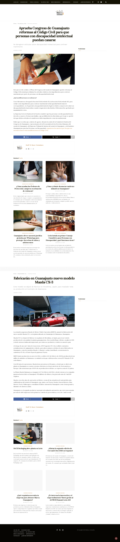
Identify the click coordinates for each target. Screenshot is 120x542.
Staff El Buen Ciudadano (34, 145)
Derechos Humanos (32, 23)
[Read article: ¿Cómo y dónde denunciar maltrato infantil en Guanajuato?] (60, 171)
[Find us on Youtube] (101, 2)
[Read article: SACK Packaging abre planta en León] (27, 433)
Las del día (15, 2)
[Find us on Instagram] (98, 2)
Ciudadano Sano (24, 2)
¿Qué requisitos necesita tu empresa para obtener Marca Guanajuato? (28, 497)
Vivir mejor (75, 2)
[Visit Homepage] (60, 12)
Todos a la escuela (34, 2)
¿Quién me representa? (86, 2)
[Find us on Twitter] (95, 2)
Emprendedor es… (67, 2)
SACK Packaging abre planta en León (28, 448)
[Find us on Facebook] (92, 2)
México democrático (55, 2)
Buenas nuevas (32, 273)
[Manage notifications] (116, 538)
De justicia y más (45, 2)
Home (14, 23)
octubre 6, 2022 (17, 50)
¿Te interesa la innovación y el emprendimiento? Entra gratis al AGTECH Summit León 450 (60, 497)
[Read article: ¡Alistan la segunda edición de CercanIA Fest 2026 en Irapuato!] (60, 433)
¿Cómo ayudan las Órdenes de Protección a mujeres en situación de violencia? (28, 188)
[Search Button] (106, 2)
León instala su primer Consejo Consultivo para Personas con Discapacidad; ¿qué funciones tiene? (60, 238)
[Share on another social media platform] (73, 137)
